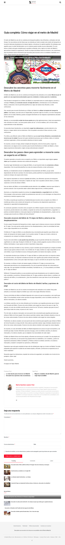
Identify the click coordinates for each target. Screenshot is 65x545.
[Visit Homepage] (32, 2)
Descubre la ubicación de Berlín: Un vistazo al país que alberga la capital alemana (32, 501)
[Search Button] (60, 2)
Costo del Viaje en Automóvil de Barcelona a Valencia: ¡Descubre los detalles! (30, 483)
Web (35, 444)
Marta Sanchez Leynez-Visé (25, 385)
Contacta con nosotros (46, 525)
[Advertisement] (32, 17)
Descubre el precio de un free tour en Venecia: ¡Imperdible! (19, 496)
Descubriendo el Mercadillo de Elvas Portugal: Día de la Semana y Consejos (30, 464)
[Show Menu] (4, 2)
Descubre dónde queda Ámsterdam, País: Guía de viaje (25, 511)
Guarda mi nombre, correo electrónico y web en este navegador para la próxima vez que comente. (31, 451)
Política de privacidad (34, 525)
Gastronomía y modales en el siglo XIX (20, 470)
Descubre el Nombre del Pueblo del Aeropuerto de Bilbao (19, 508)
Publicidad (25, 525)
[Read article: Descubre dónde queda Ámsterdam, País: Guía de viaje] (7, 513)
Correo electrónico (9, 444)
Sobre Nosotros (17, 525)
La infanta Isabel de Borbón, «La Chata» (21, 477)
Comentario (7, 417)
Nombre (6, 437)
